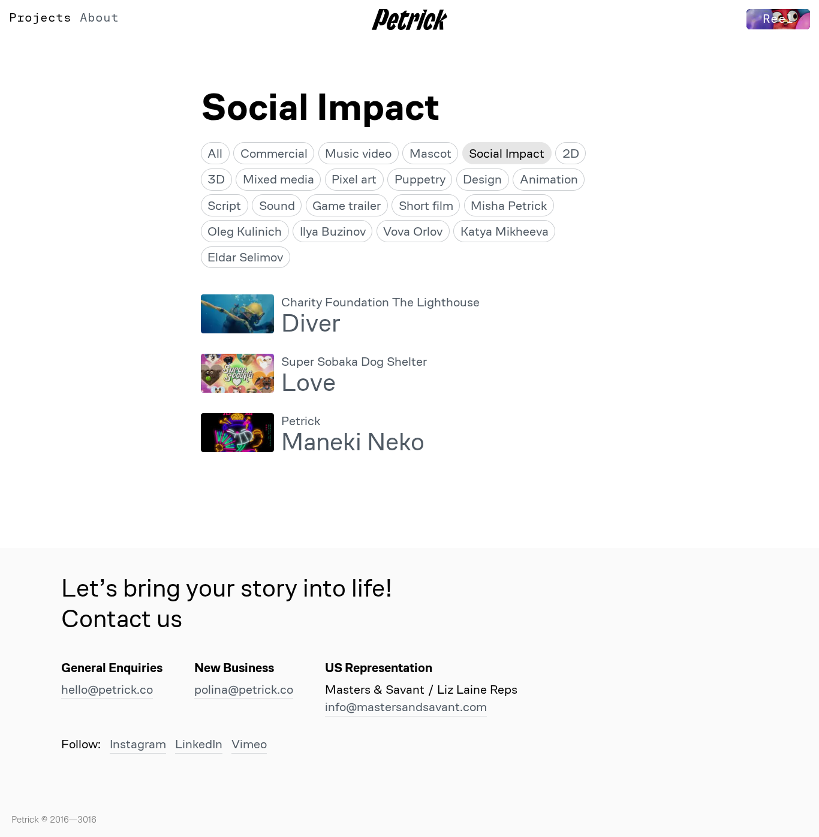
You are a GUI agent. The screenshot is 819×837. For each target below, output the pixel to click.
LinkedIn (198, 744)
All (214, 153)
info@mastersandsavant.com (406, 706)
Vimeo (249, 744)
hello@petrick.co (107, 689)
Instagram (138, 744)
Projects (40, 17)
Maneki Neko (352, 441)
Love (308, 382)
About (99, 17)
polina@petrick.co (243, 689)
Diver (311, 323)
